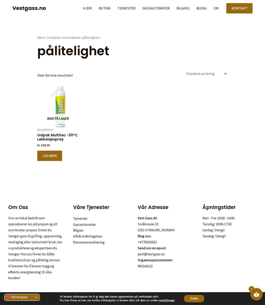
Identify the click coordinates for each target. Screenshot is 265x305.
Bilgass (183, 8)
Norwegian (19, 297)
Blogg (201, 8)
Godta (194, 298)
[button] (239, 8)
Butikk (105, 8)
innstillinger (167, 300)
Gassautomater (156, 8)
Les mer (50, 156)
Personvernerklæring (89, 242)
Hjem (87, 8)
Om (216, 8)
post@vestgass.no (151, 254)
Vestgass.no (29, 8)
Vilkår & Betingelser (87, 236)
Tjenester (126, 8)
